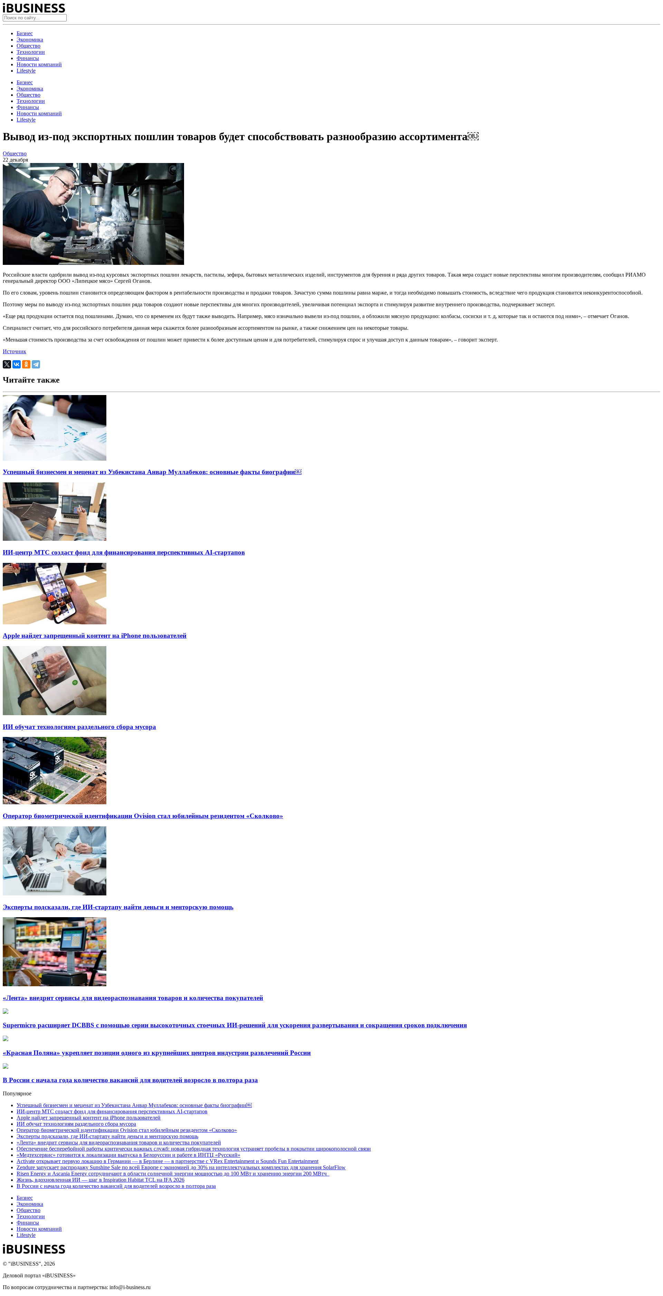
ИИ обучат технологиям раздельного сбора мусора (79, 726)
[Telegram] (36, 364)
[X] (7, 364)
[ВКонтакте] (16, 364)
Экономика (30, 39)
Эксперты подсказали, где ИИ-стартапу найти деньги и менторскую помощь (118, 907)
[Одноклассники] (26, 364)
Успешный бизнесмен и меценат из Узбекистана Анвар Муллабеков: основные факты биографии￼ (152, 472)
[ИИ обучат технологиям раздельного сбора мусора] (54, 713)
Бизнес (25, 33)
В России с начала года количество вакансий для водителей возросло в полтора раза (130, 1080)
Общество (28, 46)
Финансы (28, 58)
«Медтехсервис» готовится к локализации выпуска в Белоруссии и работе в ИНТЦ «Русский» (128, 1155)
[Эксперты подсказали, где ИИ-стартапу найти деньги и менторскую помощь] (54, 893)
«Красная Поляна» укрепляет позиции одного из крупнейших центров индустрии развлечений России (157, 1052)
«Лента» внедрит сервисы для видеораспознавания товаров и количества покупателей (133, 997)
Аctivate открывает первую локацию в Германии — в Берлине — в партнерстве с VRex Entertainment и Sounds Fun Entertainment (167, 1161)
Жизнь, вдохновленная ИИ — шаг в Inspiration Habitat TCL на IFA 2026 (100, 1180)
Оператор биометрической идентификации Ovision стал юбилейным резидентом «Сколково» (143, 815)
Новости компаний (39, 64)
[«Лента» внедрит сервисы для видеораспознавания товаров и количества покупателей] (54, 984)
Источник (14, 351)
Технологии (31, 52)
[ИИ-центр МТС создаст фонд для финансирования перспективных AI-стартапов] (54, 539)
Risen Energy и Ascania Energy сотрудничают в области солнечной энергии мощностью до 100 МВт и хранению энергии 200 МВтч (173, 1174)
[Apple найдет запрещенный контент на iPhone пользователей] (54, 622)
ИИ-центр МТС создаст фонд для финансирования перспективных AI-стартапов (124, 552)
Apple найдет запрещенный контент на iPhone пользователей (94, 635)
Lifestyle (26, 71)
